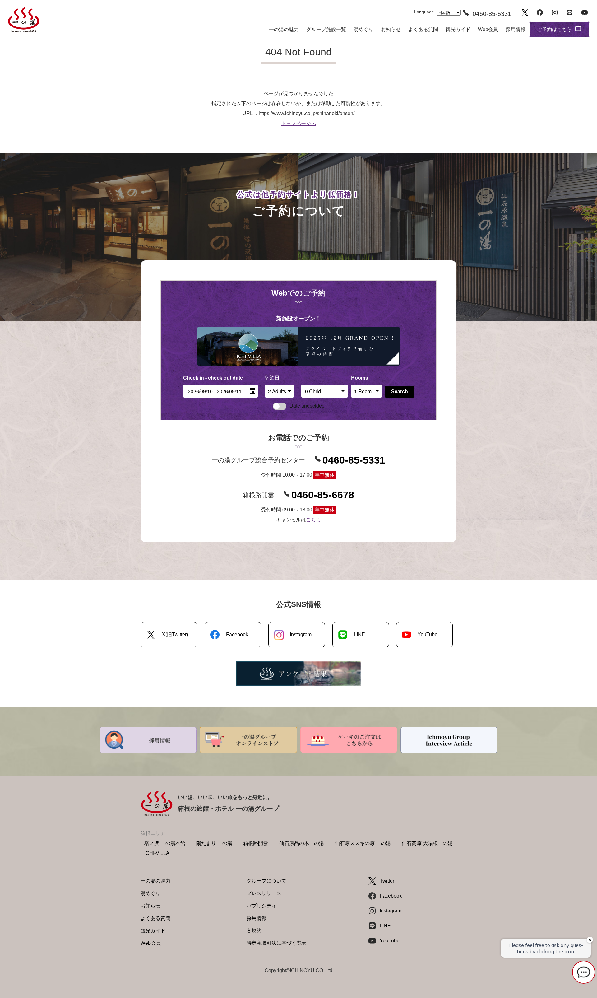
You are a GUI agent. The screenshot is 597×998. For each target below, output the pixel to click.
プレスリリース (264, 893)
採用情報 (515, 29)
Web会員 (488, 29)
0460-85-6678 (322, 495)
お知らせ (391, 29)
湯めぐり (363, 29)
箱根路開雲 (255, 843)
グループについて (266, 881)
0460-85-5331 (353, 460)
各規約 (254, 930)
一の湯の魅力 (284, 29)
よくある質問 (423, 29)
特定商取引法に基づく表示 (276, 943)
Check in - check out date (213, 377)
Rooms (359, 377)
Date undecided (307, 405)
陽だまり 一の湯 (214, 843)
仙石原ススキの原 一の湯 (363, 843)
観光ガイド (458, 29)
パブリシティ (261, 905)
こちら (313, 519)
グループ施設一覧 (326, 29)
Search (399, 391)
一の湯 (23, 19)
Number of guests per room (279, 377)
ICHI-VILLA (156, 853)
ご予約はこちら (554, 29)
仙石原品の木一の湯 (301, 843)
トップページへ (298, 123)
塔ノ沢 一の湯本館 (164, 843)
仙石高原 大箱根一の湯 (427, 843)
